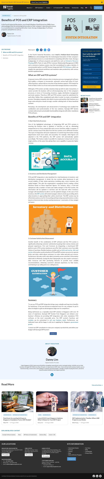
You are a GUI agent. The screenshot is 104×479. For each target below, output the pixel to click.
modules (30, 320)
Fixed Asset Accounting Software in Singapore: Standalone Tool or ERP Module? (95, 99)
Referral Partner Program (74, 455)
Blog (69, 453)
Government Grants (73, 448)
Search (91, 8)
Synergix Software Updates (8, 434)
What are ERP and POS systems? (13, 52)
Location (6, 454)
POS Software (67, 67)
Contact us (53, 333)
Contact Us (98, 7)
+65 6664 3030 (9, 461)
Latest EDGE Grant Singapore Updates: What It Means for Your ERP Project (95, 109)
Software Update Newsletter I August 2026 (94, 104)
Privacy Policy (88, 453)
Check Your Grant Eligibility (39, 2)
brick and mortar (67, 250)
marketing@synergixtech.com (14, 464)
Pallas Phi (5, 422)
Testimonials (88, 451)
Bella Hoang (75, 422)
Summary (5, 58)
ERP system (40, 194)
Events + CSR (52, 434)
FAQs (86, 449)
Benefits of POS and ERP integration (13, 55)
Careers (70, 451)
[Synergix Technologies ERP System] (8, 8)
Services (70, 449)
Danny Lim (10, 33)
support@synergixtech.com (53, 466)
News (39, 414)
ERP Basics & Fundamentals (20, 414)
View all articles (97, 385)
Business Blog (6, 15)
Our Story (87, 448)
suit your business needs (58, 320)
